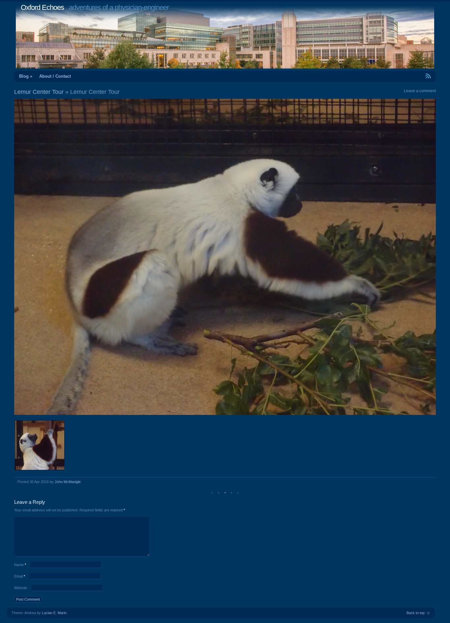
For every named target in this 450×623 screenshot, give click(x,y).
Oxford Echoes (42, 7)
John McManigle (68, 482)
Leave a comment (420, 91)
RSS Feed (413, 75)
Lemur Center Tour (39, 92)
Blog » (25, 76)
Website (20, 588)
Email (19, 576)
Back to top (416, 613)
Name (20, 565)
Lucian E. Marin (54, 613)
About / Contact (55, 76)
